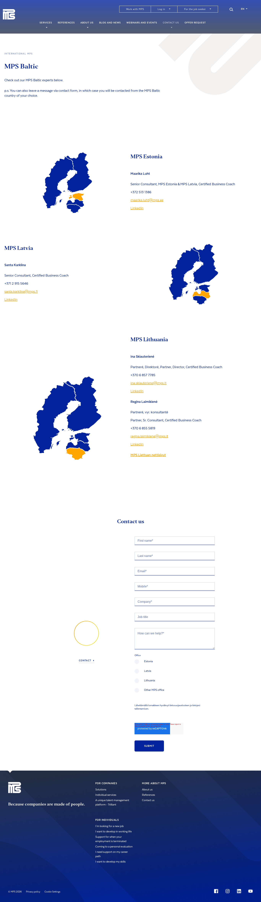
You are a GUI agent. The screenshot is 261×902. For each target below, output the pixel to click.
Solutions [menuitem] (100, 789)
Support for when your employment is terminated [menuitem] (110, 839)
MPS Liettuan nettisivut (148, 455)
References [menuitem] (66, 22)
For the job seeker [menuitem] (195, 9)
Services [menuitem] (46, 22)
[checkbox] (175, 678)
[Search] (231, 9)
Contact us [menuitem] (171, 22)
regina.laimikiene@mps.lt (149, 436)
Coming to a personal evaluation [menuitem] (114, 846)
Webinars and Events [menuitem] (141, 22)
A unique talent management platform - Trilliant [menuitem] (112, 802)
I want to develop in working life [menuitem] (113, 831)
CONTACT (85, 660)
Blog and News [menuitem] (110, 22)
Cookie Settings (52, 891)
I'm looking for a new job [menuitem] (109, 826)
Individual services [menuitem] (105, 795)
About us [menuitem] (86, 22)
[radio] (175, 664)
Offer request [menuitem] (195, 22)
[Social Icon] (217, 891)
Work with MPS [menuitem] (135, 9)
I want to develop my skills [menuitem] (110, 861)
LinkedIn (136, 208)
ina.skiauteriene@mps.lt (148, 383)
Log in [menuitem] (161, 9)
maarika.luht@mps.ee (146, 200)
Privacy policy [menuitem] (33, 891)
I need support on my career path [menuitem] (111, 854)
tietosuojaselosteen (179, 705)
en (242, 8)
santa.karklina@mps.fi (21, 291)
